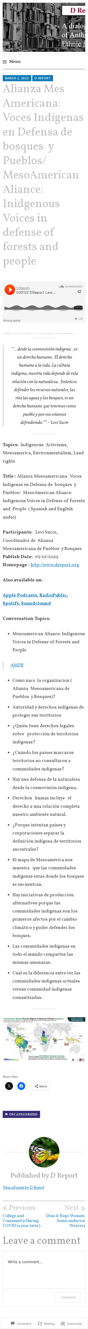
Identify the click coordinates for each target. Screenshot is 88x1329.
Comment (68, 1297)
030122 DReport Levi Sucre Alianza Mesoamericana (44, 333)
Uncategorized (23, 1115)
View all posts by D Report (23, 1188)
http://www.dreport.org (55, 565)
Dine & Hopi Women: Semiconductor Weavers (65, 1216)
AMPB (17, 665)
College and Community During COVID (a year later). (22, 1216)
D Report (43, 78)
